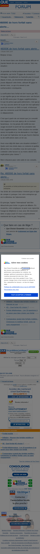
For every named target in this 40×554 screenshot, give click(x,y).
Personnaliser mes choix (11, 289)
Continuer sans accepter (28, 258)
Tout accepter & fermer (21, 295)
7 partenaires (26, 268)
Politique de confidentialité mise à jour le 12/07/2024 (19, 287)
